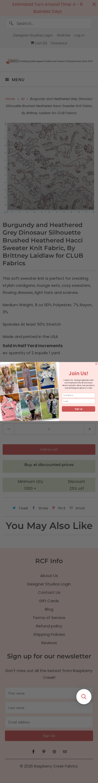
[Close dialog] (96, 364)
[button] (83, 696)
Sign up (78, 409)
